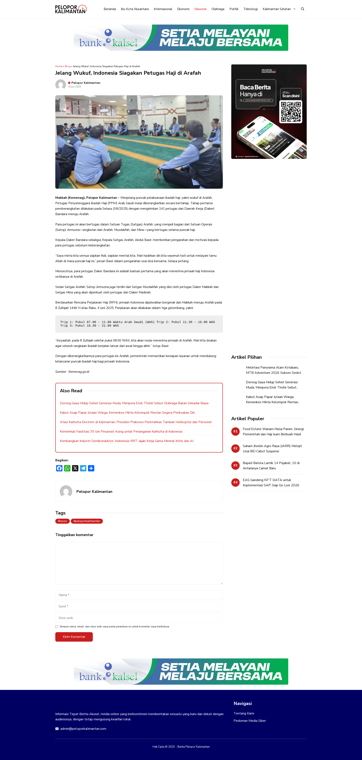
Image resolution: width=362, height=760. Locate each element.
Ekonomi (183, 9)
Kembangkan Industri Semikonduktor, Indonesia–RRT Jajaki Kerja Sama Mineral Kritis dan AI (126, 441)
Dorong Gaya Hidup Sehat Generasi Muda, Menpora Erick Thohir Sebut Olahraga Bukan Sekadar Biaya (134, 403)
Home (58, 66)
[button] (303, 9)
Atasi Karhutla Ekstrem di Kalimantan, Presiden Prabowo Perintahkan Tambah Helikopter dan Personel (136, 422)
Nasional (200, 9)
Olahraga (218, 9)
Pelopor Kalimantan (85, 83)
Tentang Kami (244, 713)
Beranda (110, 9)
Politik (233, 9)
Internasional (163, 9)
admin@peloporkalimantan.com (83, 728)
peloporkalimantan (87, 521)
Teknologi (250, 9)
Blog (68, 66)
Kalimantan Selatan (277, 9)
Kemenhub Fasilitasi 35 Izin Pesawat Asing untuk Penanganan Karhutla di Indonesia (121, 431)
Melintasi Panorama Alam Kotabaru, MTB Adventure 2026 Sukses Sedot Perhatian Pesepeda (273, 372)
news (63, 521)
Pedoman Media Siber (250, 720)
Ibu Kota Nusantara (135, 9)
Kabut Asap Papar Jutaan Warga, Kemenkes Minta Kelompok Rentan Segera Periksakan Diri (127, 412)
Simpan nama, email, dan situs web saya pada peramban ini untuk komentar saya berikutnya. (115, 626)
